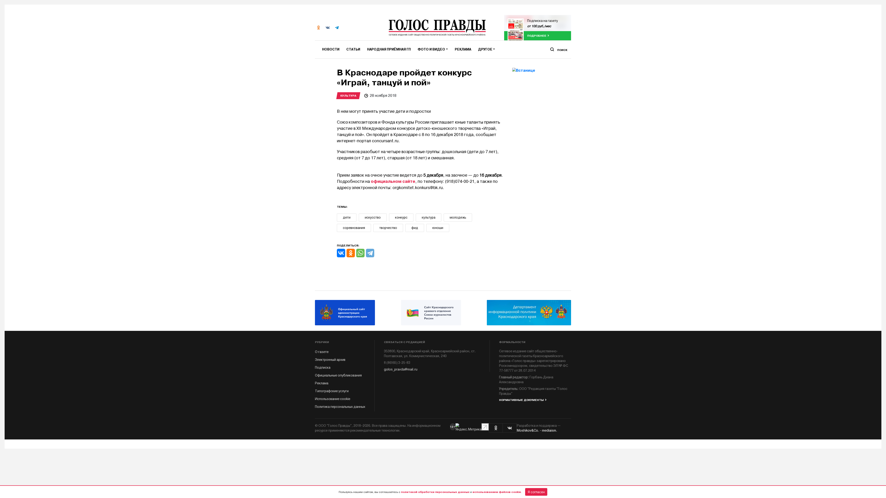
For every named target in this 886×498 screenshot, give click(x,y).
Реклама (463, 49)
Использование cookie (332, 399)
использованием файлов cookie (497, 492)
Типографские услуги (332, 391)
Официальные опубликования (338, 375)
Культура (348, 96)
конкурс (401, 217)
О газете (322, 352)
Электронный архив (330, 360)
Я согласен (536, 492)
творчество (388, 228)
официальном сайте (393, 181)
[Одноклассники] (351, 253)
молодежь (458, 217)
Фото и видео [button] (431, 49)
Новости (330, 49)
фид (414, 228)
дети (346, 217)
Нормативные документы (521, 400)
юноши (437, 228)
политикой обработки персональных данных (435, 492)
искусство (373, 217)
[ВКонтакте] (341, 253)
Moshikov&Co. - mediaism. (537, 431)
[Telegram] (370, 253)
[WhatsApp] (360, 253)
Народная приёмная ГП (389, 49)
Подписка (322, 368)
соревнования (354, 228)
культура (428, 217)
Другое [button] (485, 49)
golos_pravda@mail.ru (400, 369)
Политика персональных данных (340, 407)
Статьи (353, 49)
